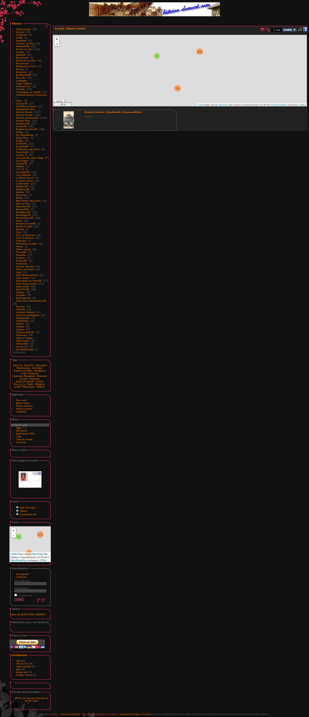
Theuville (20, 309)
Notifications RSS (25, 433)
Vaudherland (22, 321)
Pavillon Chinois (24, 675)
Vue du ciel (22, 346)
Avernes (20, 52)
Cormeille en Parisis (26, 106)
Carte (18, 436)
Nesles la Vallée (24, 226)
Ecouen (24, 378)
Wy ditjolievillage (24, 349)
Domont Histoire (24, 112)
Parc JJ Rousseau (25, 235)
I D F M (20, 169)
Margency (40, 384)
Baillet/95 (21, 55)
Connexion (21, 577)
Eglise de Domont (25, 381)
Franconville (22, 152)
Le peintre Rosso (24, 180)
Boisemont (21, 72)
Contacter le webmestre (70, 714)
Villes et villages (24, 338)
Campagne (21, 80)
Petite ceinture (23, 249)
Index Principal (27, 507)
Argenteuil (21, 40)
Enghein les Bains (23, 370)
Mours (19, 220)
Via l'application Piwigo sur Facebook (135, 714)
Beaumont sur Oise (26, 60)
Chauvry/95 (22, 103)
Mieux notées (23, 403)
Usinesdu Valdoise (25, 312)
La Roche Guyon (24, 178)
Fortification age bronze (28, 149)
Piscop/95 (21, 252)
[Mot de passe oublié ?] (43, 600)
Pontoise (20, 258)
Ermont (39, 381)
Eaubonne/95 (23, 123)
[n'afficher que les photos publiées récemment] (47, 26)
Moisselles (41, 365)
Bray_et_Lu (20, 384)
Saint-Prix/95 (22, 289)
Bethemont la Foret (26, 66)
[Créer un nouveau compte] (38, 600)
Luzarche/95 (22, 183)
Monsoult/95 (22, 209)
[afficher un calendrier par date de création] (267, 29)
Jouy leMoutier (23, 175)
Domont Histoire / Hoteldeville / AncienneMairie (113, 112)
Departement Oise (25, 109)
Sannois (20, 292)
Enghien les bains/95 (27, 129)
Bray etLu (21, 77)
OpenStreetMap (18, 560)
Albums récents (24, 408)
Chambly (20, 89)
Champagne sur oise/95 (28, 92)
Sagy (18, 272)
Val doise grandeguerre (28, 315)
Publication (21, 263)
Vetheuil (20, 326)
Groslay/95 (21, 163)
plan (18, 669)
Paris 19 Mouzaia (25, 238)
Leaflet (13, 553)
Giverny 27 (21, 155)
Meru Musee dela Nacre (28, 200)
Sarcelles (21, 295)
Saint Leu (17, 365)
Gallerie (23, 511)
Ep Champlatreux (25, 135)
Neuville (20, 229)
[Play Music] (300, 30)
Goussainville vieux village (29, 158)
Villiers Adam (23, 341)
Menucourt (21, 195)
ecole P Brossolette (24, 386)
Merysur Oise (23, 203)
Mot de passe (21, 588)
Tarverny (20, 306)
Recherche (21, 430)
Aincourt (20, 32)
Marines (20, 192)
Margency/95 (22, 189)
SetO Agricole (23, 298)
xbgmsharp (37, 553)
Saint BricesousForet (27, 275)
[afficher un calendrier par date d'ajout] (262, 29)
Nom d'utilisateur (22, 581)
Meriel (19, 198)
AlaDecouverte (23, 29)
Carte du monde (24, 439)
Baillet (30, 384)
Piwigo (55, 714)
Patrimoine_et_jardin (26, 243)
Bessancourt (22, 63)
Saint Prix (29, 365)
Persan (19, 246)
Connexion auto (24, 595)
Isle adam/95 (22, 172)
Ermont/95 (21, 143)
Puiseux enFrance (25, 266)
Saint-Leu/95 (22, 286)
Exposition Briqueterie (23, 376)
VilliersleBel (22, 343)
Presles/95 (21, 260)
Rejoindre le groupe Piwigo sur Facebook (100, 714)
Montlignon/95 (23, 212)
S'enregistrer (22, 574)
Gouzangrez (22, 160)
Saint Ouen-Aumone (26, 283)
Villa (18, 660)
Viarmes (20, 329)
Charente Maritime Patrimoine (31, 95)
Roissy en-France (25, 269)
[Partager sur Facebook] (305, 29)
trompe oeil (21, 672)
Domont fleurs (23, 120)
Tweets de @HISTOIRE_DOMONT (27, 614)
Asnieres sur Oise (25, 43)
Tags (18, 428)
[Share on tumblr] (289, 30)
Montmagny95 (23, 215)
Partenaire (21, 240)
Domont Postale (24, 115)
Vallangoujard (23, 318)
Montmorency (24, 368)
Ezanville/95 (22, 146)
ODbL (43, 560)
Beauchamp (22, 57)
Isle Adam (37, 368)
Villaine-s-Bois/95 (25, 332)
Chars (19, 100)
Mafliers (40, 386)
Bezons (20, 69)
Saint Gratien (23, 278)
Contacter (21, 442)
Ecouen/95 (21, 126)
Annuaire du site (27, 514)
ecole (23, 373)
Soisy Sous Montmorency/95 (31, 301)
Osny (18, 232)
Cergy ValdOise (24, 83)
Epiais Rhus (22, 138)
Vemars (20, 323)
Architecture (19, 655)
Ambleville (21, 35)
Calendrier (21, 411)
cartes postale (23, 666)
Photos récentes (24, 406)
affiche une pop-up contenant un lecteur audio (31, 699)
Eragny (19, 140)
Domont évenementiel (27, 118)
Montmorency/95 (24, 218)
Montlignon (39, 370)
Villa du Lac (22, 663)
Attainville (42, 376)
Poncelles (21, 255)
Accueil (59, 28)
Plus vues (21, 400)
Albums (16, 23)
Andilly (19, 37)
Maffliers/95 (22, 186)
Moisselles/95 (23, 206)
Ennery (19, 132)
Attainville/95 (22, 46)
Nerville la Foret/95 (25, 223)
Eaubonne (33, 373)
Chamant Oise (23, 86)
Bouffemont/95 (23, 75)
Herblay (20, 166)
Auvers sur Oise (24, 49)
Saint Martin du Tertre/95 (28, 281)
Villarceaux (21, 335)
